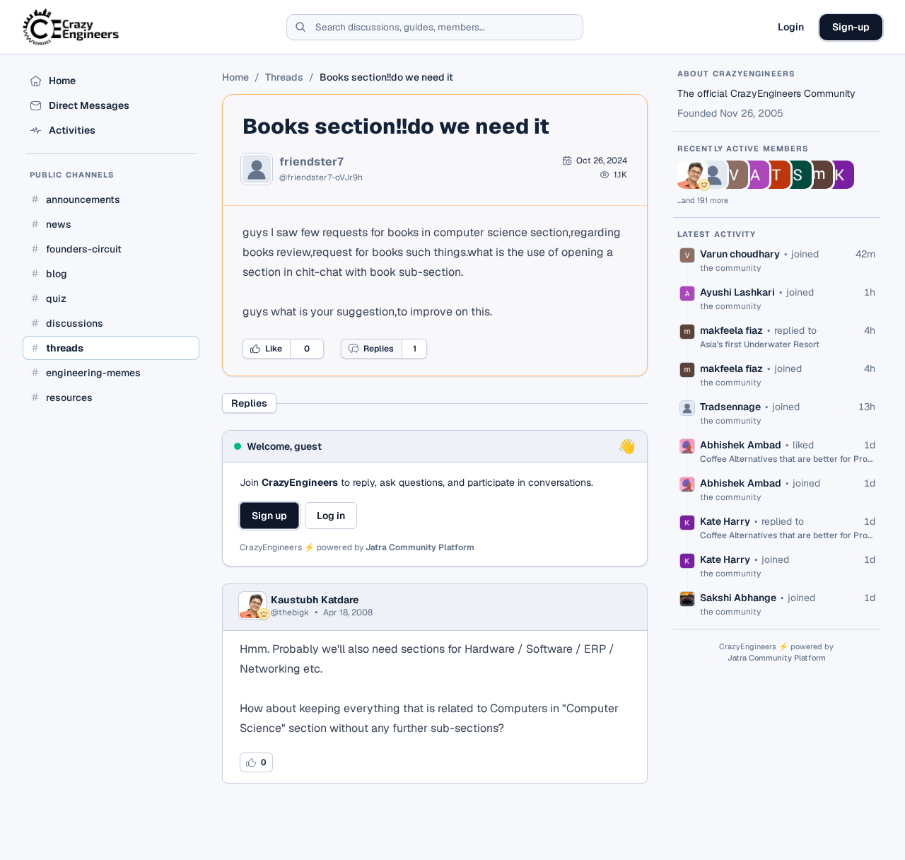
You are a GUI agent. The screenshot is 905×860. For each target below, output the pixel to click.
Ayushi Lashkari (737, 292)
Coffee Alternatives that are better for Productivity (787, 459)
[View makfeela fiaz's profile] (819, 175)
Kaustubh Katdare (314, 599)
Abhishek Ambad (740, 444)
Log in (331, 515)
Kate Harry (725, 521)
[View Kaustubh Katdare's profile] (691, 175)
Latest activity (717, 234)
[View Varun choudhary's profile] (734, 175)
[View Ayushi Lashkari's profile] (755, 175)
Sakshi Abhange (738, 597)
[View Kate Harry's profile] (840, 175)
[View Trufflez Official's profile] (776, 175)
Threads (284, 77)
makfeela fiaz (731, 330)
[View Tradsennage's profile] (713, 175)
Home (235, 77)
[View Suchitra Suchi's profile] (797, 175)
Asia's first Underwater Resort (759, 344)
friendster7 (311, 162)
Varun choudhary (740, 254)
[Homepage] (72, 27)
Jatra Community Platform (420, 547)
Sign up (269, 515)
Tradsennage (730, 406)
